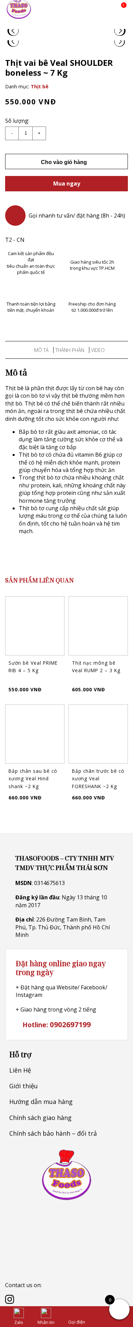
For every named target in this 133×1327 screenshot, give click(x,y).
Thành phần (69, 350)
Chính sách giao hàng (40, 1118)
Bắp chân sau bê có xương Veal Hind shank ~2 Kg (33, 779)
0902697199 (70, 1024)
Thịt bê (39, 86)
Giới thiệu (23, 1086)
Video (98, 350)
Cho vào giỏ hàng (64, 162)
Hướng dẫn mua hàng (41, 1101)
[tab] (41, 350)
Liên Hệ (20, 1070)
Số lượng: (17, 120)
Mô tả (41, 350)
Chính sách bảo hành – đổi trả (53, 1133)
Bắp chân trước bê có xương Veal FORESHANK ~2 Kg (98, 779)
